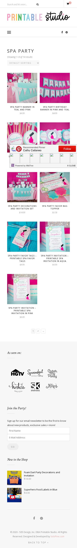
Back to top (37, 542)
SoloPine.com (57, 536)
